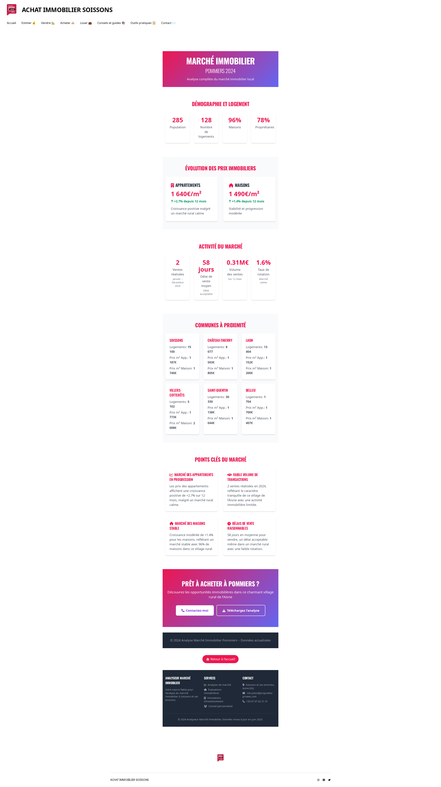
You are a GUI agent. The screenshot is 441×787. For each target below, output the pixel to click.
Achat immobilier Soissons (67, 10)
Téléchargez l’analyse (243, 610)
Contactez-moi (197, 610)
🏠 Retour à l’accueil (220, 659)
